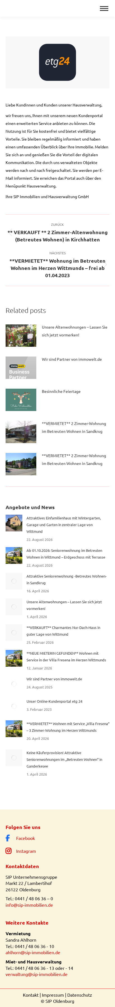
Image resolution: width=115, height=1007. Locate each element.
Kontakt (31, 995)
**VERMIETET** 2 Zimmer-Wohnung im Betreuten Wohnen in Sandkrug (74, 427)
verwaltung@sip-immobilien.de (37, 974)
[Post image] (21, 335)
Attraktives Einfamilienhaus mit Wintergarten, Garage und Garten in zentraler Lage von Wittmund (64, 525)
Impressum (53, 995)
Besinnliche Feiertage (61, 391)
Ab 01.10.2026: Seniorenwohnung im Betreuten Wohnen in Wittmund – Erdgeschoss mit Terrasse (66, 553)
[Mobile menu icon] (104, 8)
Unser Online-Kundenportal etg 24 (54, 701)
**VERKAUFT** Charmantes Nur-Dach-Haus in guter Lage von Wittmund (63, 630)
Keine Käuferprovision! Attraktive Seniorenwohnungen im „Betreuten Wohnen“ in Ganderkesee (64, 759)
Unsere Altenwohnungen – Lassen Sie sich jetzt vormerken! (74, 330)
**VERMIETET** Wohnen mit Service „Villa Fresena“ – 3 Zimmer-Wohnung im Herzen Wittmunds (68, 727)
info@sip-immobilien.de (29, 905)
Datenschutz (79, 995)
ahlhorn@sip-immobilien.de (33, 952)
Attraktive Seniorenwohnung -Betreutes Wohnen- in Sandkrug (67, 579)
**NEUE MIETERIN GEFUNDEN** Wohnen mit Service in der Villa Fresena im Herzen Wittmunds (66, 656)
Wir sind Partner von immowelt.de (72, 359)
